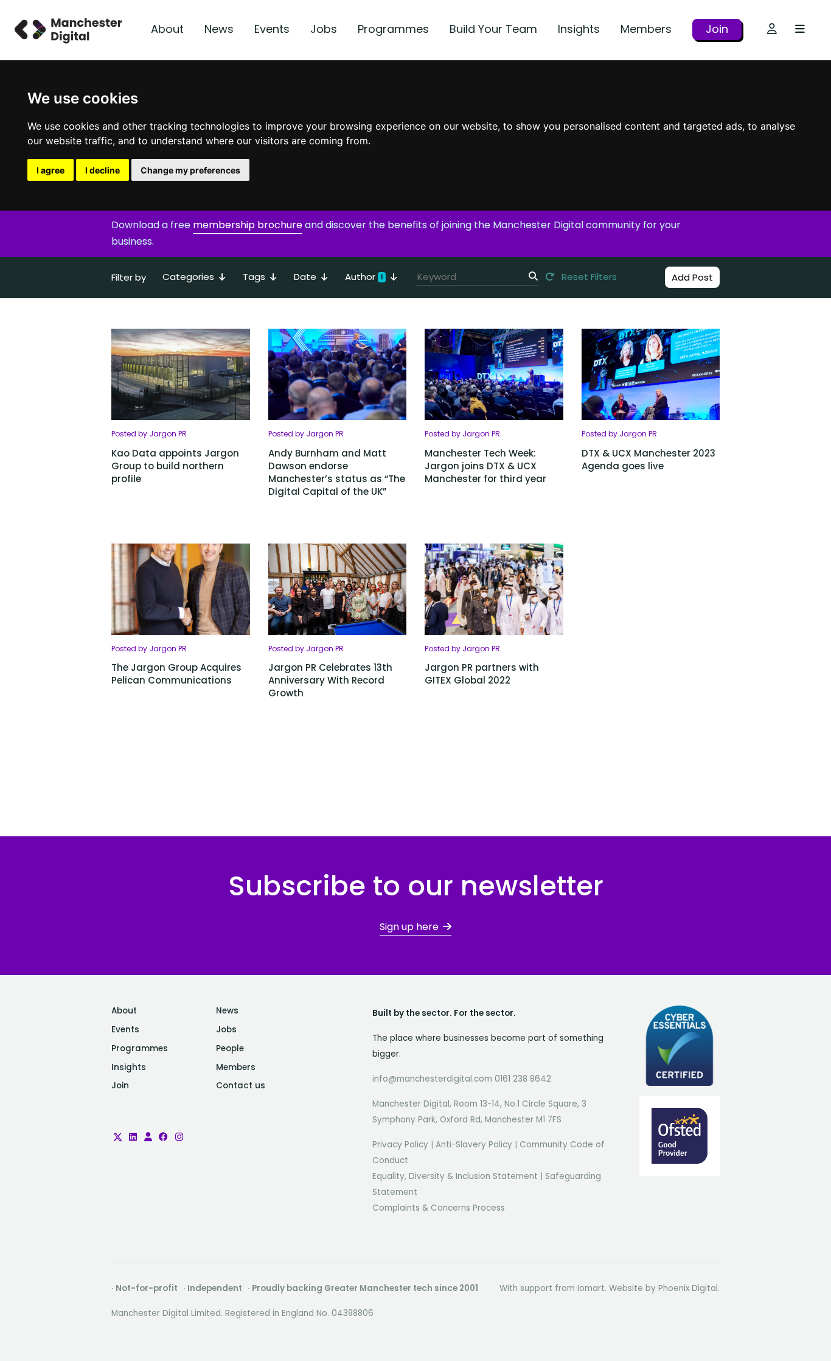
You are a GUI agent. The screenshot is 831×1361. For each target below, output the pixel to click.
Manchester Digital (70, 30)
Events (272, 29)
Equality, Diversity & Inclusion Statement (455, 1176)
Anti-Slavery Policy (474, 1144)
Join (717, 29)
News (219, 29)
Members (646, 29)
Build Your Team (493, 29)
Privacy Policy (400, 1144)
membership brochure (247, 225)
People (230, 1048)
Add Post (692, 277)
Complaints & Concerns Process (438, 1208)
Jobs (323, 29)
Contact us (240, 1085)
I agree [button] (50, 170)
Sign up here (409, 927)
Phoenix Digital (688, 1288)
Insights (579, 29)
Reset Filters (588, 276)
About (167, 29)
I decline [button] (102, 170)
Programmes (393, 29)
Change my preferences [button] (190, 170)
